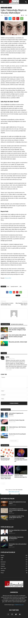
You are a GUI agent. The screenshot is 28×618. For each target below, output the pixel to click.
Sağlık (6, 7)
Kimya (2, 572)
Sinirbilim (9, 7)
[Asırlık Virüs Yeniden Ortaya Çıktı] (4, 421)
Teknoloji (3, 564)
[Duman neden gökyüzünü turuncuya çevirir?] (4, 503)
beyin (8, 286)
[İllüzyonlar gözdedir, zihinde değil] (4, 343)
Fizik (2, 473)
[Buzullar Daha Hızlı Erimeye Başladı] (4, 435)
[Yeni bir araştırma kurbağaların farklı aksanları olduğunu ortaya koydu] (4, 329)
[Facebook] (8, 614)
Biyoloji (2, 7)
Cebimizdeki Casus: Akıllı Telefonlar (17, 427)
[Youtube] (19, 614)
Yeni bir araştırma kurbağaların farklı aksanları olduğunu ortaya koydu (17, 329)
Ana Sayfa (3, 5)
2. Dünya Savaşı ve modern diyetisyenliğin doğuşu (7, 304)
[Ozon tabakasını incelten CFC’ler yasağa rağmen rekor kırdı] (4, 517)
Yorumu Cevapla (8, 369)
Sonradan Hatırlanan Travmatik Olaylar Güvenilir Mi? (21, 460)
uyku (20, 286)
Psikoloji (16, 456)
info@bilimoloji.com (19, 604)
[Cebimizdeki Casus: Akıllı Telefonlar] (4, 428)
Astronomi (17, 473)
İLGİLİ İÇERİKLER (5, 324)
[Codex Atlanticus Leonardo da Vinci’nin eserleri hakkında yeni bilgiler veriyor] (4, 510)
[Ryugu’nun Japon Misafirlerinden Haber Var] (21, 470)
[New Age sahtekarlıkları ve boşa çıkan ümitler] (4, 531)
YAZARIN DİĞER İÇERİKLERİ (17, 324)
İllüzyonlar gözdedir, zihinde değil (18, 342)
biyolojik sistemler (14, 286)
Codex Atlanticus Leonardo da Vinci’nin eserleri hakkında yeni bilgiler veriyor (18, 510)
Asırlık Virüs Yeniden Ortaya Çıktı (16, 420)
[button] (26, 2)
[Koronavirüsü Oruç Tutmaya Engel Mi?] (7, 452)
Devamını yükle (13, 440)
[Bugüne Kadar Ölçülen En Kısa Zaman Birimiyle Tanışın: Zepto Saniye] (7, 470)
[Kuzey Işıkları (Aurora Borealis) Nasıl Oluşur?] (4, 545)
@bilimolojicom (14, 491)
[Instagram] (12, 614)
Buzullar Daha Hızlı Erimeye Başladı (17, 434)
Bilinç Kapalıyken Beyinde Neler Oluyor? (21, 304)
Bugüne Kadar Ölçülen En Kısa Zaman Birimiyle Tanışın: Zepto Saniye (7, 477)
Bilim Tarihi (3, 568)
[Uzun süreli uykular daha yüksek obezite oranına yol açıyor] (4, 336)
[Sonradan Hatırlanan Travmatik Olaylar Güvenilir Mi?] (21, 452)
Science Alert (8, 278)
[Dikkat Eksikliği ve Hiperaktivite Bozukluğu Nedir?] (4, 538)
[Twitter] (16, 614)
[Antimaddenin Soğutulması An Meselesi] (4, 415)
